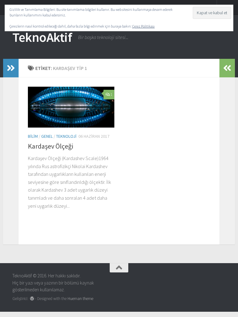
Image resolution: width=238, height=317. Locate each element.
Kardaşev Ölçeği (50, 146)
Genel (47, 136)
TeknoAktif (42, 37)
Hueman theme (80, 298)
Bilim (33, 136)
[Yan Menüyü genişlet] (11, 68)
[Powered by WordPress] (32, 299)
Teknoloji (66, 136)
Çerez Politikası (143, 26)
